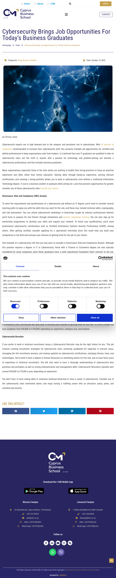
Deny (21, 318)
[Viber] (60, 552)
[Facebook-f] (46, 543)
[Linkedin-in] (52, 543)
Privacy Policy (94, 570)
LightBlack (62, 575)
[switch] (44, 306)
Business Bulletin (29, 60)
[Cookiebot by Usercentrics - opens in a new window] (100, 258)
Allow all (95, 318)
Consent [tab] (20, 266)
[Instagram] (64, 543)
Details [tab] (58, 266)
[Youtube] (58, 543)
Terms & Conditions (81, 570)
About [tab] (96, 266)
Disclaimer (69, 570)
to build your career (49, 188)
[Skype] (70, 543)
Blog (20, 60)
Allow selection (58, 318)
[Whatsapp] (52, 552)
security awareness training (76, 217)
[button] (70, 4)
